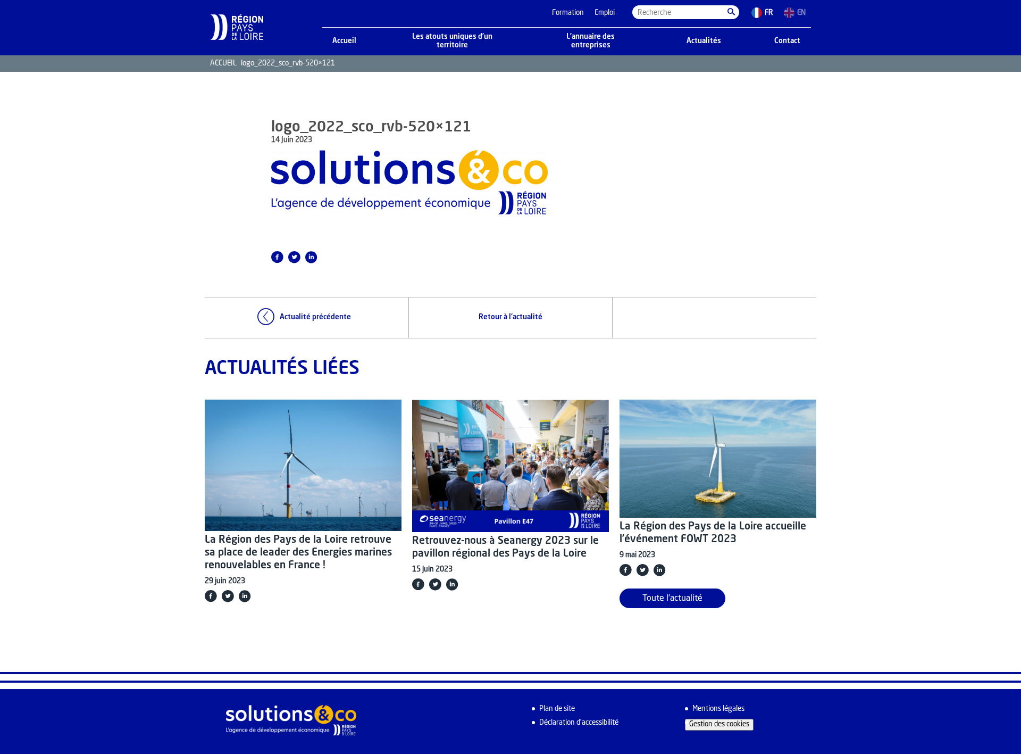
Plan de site (557, 709)
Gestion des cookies (719, 724)
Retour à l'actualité (510, 317)
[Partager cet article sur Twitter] (294, 257)
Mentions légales (718, 709)
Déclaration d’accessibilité (578, 722)
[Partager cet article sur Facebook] (277, 257)
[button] (731, 12)
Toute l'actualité (672, 598)
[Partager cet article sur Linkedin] (311, 257)
